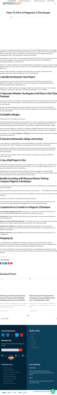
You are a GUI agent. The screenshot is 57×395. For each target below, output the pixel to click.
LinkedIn (6, 263)
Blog (32, 336)
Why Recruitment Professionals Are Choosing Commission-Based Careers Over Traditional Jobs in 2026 (42, 298)
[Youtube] (21, 335)
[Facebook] (7, 335)
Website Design (7, 367)
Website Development (9, 370)
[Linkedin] (3, 335)
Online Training (50, 0)
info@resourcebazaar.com (25, 0)
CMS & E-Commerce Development (12, 372)
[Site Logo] (11, 3)
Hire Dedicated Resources (9, 383)
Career (32, 345)
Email (11, 263)
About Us (33, 334)
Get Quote (33, 343)
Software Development (9, 374)
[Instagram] (12, 335)
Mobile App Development (9, 376)
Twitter (3, 263)
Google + (9, 263)
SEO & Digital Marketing (9, 378)
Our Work (33, 340)
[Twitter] (17, 335)
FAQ (32, 338)
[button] (55, 3)
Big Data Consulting (8, 381)
